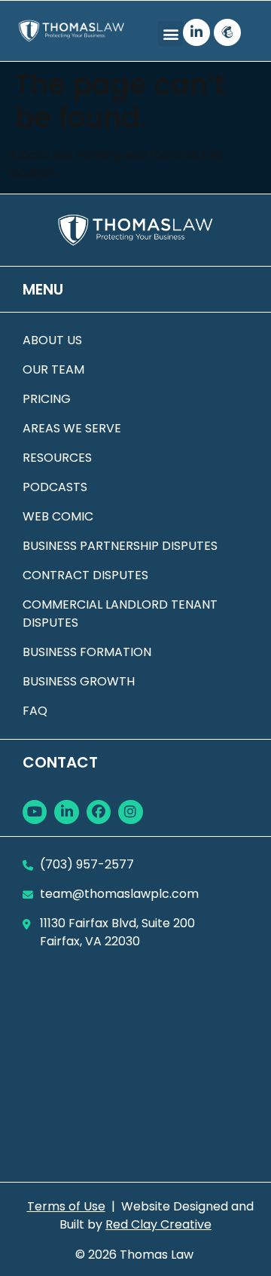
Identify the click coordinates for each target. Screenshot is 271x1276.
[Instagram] (130, 812)
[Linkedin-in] (196, 32)
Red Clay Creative (158, 1224)
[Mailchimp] (227, 32)
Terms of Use (66, 1206)
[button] (170, 33)
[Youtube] (35, 812)
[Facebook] (99, 812)
